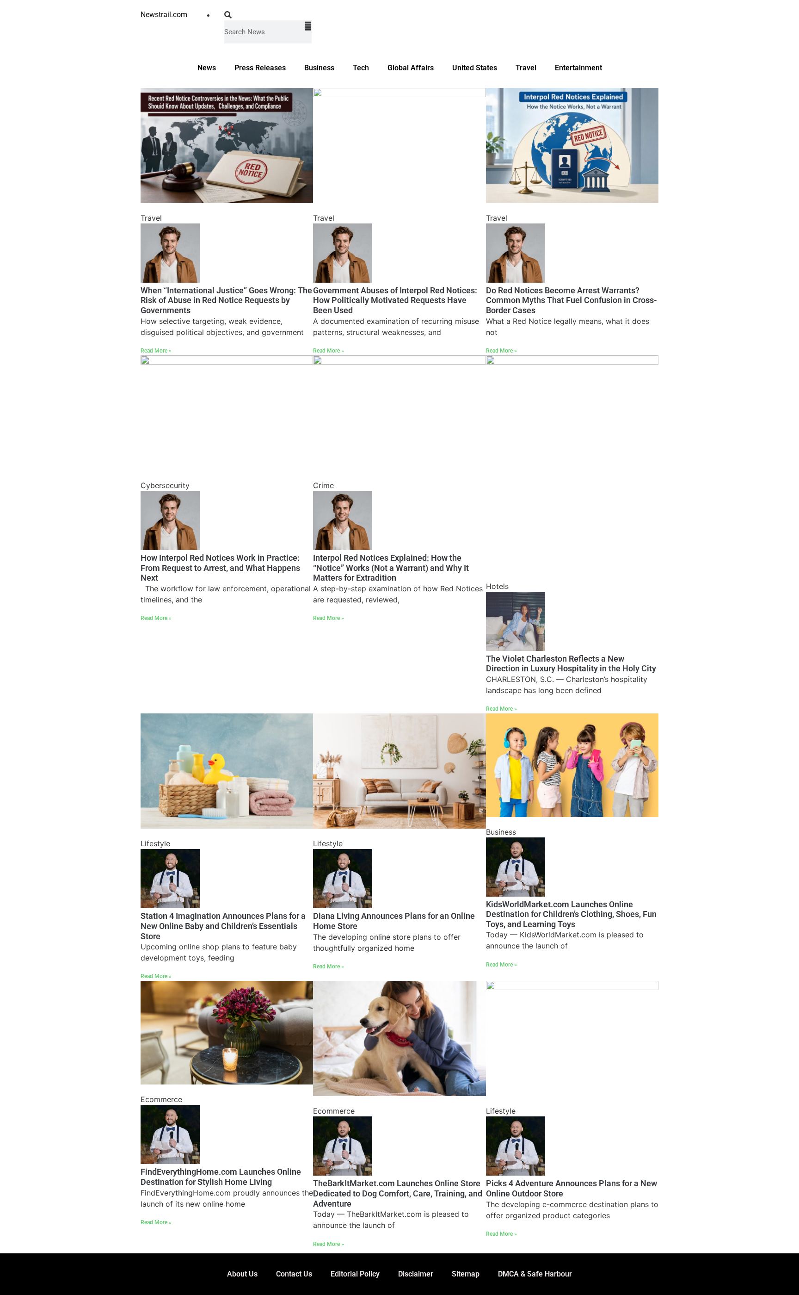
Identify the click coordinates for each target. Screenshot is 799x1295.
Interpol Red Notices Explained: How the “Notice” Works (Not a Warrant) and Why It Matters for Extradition (391, 567)
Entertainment (578, 67)
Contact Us (294, 1274)
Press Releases (260, 67)
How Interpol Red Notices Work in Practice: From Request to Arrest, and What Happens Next (220, 567)
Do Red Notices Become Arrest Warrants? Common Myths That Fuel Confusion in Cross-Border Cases (571, 300)
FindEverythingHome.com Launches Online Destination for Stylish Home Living (221, 1177)
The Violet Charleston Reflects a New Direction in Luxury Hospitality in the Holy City (571, 664)
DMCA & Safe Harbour (535, 1274)
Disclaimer (415, 1274)
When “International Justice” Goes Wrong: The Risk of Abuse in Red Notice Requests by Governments (226, 300)
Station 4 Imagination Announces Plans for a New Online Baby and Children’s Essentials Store (223, 926)
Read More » (156, 350)
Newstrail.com (164, 14)
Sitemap (465, 1274)
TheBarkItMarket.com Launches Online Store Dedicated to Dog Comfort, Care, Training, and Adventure (397, 1193)
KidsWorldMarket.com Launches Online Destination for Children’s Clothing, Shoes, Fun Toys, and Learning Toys (571, 914)
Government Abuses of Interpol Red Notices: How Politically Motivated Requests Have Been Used (395, 300)
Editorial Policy (355, 1274)
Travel (526, 67)
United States (474, 67)
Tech (361, 67)
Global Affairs (410, 67)
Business (319, 67)
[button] (268, 14)
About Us (242, 1274)
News (206, 67)
